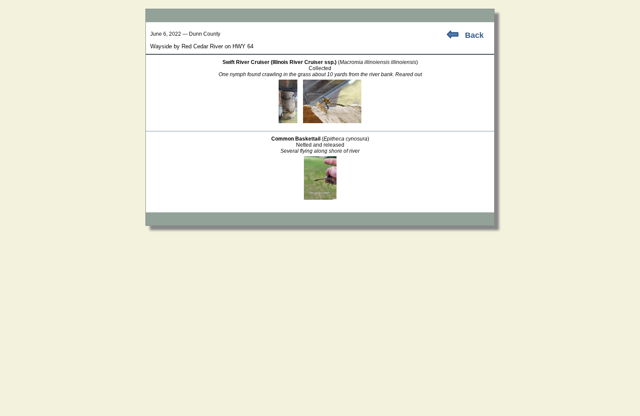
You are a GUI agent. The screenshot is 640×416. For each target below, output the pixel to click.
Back (474, 35)
